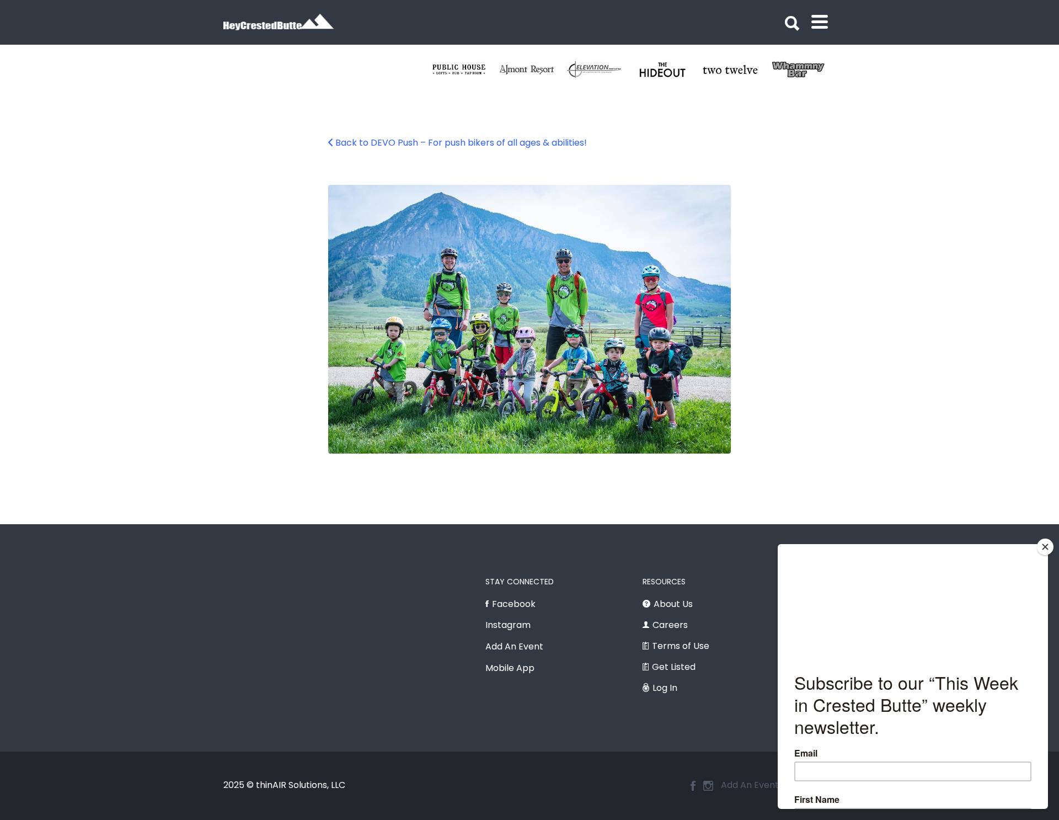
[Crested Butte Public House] (465, 69)
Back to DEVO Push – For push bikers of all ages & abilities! (461, 142)
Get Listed (674, 667)
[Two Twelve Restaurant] (737, 69)
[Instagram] (708, 785)
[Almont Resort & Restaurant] (533, 69)
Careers (670, 625)
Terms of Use (680, 646)
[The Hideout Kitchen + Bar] (669, 69)
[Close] (1045, 547)
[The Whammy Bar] (804, 69)
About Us (673, 604)
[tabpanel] (737, 69)
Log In (664, 687)
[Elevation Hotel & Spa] (601, 69)
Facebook (514, 604)
